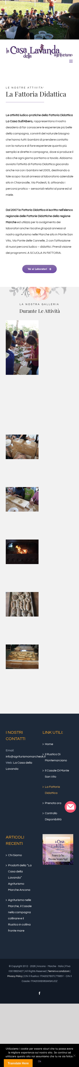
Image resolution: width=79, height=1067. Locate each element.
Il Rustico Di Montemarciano (56, 757)
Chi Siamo (15, 855)
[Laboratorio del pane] (22, 647)
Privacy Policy (14, 976)
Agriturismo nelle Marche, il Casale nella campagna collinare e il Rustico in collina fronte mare (20, 915)
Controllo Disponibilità (53, 816)
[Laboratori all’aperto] (22, 323)
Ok (39, 1061)
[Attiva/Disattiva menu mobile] (71, 61)
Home (49, 744)
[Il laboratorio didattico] (22, 437)
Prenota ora (53, 803)
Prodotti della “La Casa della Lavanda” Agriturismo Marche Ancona (20, 877)
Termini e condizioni (58, 971)
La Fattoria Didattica (52, 789)
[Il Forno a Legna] (22, 542)
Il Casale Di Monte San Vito (57, 773)
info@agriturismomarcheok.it (26, 756)
